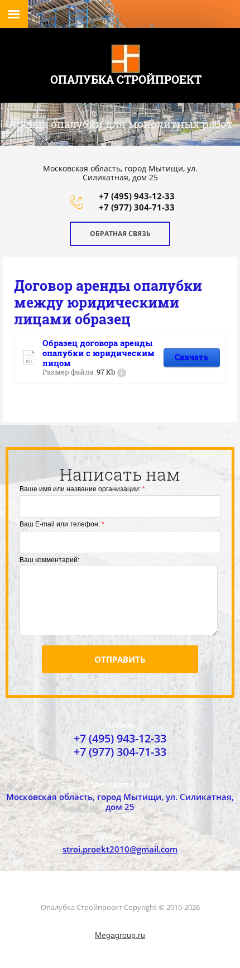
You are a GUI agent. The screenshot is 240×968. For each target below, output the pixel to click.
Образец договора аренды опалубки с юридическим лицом (98, 353)
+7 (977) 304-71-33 (137, 207)
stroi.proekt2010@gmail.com (120, 849)
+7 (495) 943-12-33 (137, 196)
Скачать (192, 357)
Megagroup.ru (120, 935)
